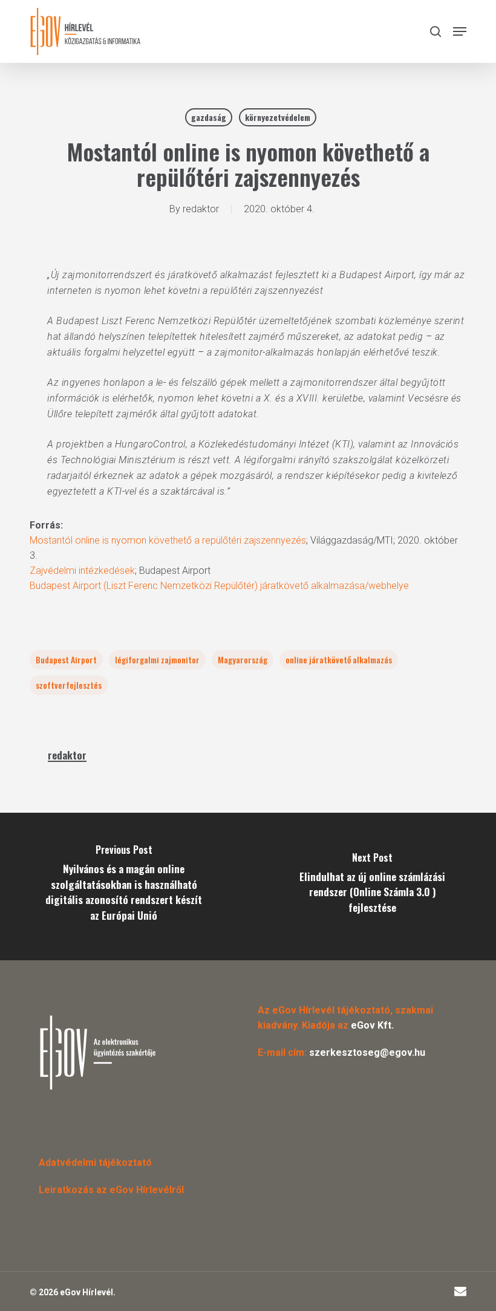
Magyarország (242, 659)
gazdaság (208, 117)
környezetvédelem (277, 117)
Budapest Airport (66, 659)
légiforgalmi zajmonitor (157, 659)
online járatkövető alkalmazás (339, 659)
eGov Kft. (372, 1025)
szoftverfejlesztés (69, 684)
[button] (459, 31)
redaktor (201, 209)
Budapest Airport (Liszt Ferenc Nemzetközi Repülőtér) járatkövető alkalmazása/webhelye (219, 585)
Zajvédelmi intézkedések (82, 570)
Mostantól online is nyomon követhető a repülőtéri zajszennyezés (168, 540)
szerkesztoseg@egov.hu (367, 1052)
